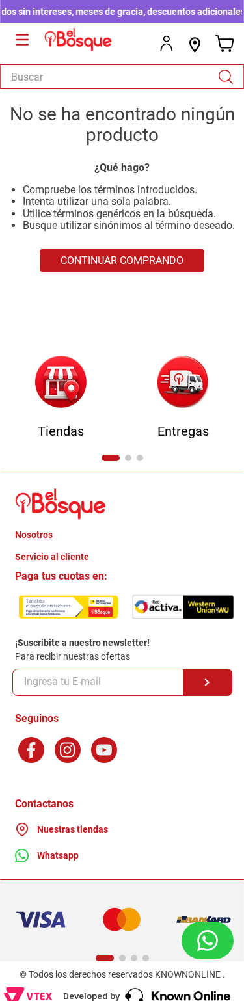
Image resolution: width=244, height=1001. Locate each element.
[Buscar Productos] (230, 76)
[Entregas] (183, 382)
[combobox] (122, 76)
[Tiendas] (61, 382)
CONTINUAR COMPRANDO (122, 260)
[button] (111, 458)
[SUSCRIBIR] (207, 682)
